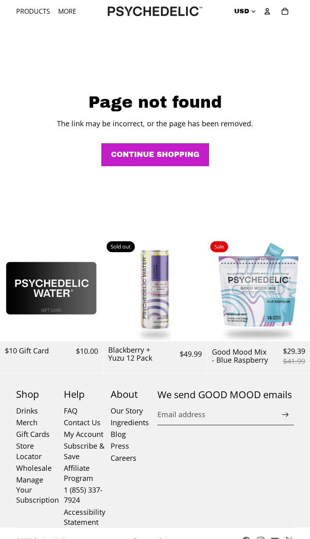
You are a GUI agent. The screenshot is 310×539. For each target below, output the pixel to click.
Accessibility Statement (84, 517)
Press (120, 446)
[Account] (267, 11)
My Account (83, 434)
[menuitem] (67, 11)
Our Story (127, 411)
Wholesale (34, 468)
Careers (123, 458)
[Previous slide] (115, 290)
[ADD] (91, 329)
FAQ (71, 411)
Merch (27, 422)
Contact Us (82, 422)
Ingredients (130, 422)
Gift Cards (33, 434)
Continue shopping (155, 154)
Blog (118, 434)
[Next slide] (194, 290)
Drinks (27, 411)
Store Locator (29, 451)
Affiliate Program (78, 473)
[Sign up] (285, 414)
